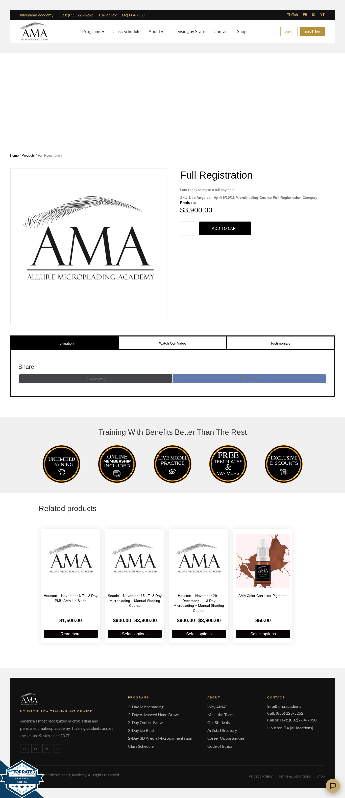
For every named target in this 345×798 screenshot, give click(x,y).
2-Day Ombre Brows (146, 722)
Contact (221, 31)
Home (14, 155)
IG (314, 15)
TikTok (292, 15)
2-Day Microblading (146, 706)
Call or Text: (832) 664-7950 (121, 15)
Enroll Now (313, 31)
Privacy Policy (261, 776)
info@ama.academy (37, 15)
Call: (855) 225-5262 (76, 15)
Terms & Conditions (294, 776)
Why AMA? (217, 706)
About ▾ (156, 31)
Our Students (218, 722)
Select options (134, 634)
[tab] (64, 342)
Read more (71, 634)
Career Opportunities (225, 738)
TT (24, 748)
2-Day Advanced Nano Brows (154, 714)
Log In (289, 31)
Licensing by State (188, 31)
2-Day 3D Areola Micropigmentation (160, 738)
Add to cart (225, 228)
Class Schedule (126, 31)
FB (305, 15)
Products (28, 155)
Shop (242, 31)
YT (322, 15)
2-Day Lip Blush (141, 730)
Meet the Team (220, 714)
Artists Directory (222, 730)
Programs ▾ (93, 31)
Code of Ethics (220, 746)
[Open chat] (333, 786)
